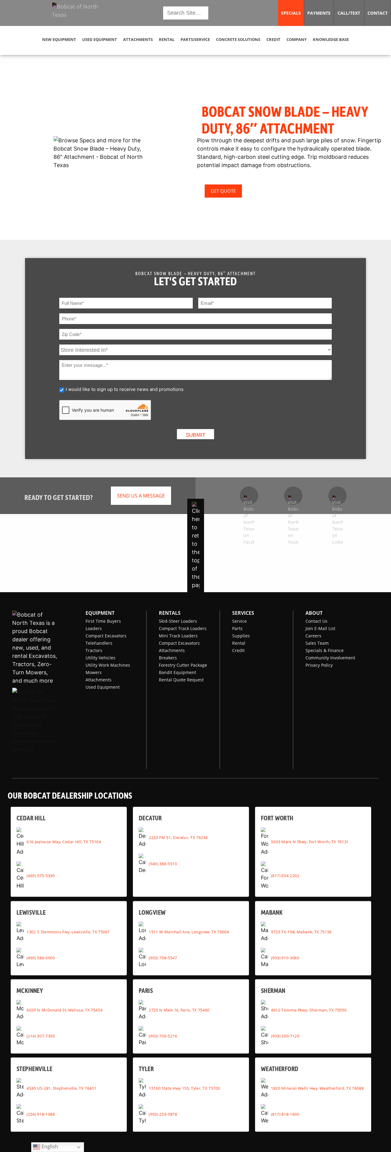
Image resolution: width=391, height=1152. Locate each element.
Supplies (241, 636)
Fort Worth (277, 818)
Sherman (273, 990)
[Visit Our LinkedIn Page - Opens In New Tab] (337, 496)
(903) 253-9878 (163, 1114)
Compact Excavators (106, 636)
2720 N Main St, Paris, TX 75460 (179, 1010)
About (314, 613)
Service (239, 621)
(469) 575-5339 (41, 875)
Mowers (94, 672)
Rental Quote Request (181, 680)
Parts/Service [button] (195, 39)
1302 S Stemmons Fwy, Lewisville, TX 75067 (68, 932)
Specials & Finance (324, 650)
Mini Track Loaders (178, 636)
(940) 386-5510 (163, 863)
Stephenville (34, 1068)
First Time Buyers (103, 621)
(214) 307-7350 (41, 1036)
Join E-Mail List (320, 628)
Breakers (168, 658)
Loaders (94, 628)
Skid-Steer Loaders (178, 621)
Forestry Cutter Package (183, 665)
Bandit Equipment (177, 672)
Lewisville (31, 912)
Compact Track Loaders (182, 628)
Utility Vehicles (100, 658)
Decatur (150, 818)
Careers (313, 636)
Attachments (98, 680)
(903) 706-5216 (163, 1036)
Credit (238, 650)
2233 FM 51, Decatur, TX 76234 (178, 837)
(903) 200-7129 (285, 1036)
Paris (146, 990)
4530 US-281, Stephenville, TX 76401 (61, 1088)
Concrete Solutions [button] (238, 39)
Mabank (272, 912)
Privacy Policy (319, 665)
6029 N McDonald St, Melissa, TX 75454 (64, 1010)
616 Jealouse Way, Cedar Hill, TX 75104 (64, 841)
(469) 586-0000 (41, 958)
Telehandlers (99, 643)
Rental (238, 643)
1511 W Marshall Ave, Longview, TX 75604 (189, 932)
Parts (237, 628)
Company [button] (297, 39)
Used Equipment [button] (99, 39)
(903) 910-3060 (285, 958)
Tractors (94, 650)
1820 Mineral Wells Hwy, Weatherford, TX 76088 (317, 1088)
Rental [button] (166, 39)
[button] (80, 13)
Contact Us (316, 621)
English (49, 1146)
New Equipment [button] (59, 39)
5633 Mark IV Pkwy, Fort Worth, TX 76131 (310, 841)
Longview (152, 912)
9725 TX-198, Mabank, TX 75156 (301, 932)
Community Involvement (330, 658)
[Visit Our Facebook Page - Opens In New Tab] (249, 496)
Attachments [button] (138, 39)
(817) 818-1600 (285, 1114)
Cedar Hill (31, 818)
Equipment (100, 613)
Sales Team (317, 643)
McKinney (29, 990)
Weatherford (279, 1068)
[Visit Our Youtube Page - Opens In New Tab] (293, 496)
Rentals (170, 613)
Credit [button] (273, 39)
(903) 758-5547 (163, 958)
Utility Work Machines (108, 665)
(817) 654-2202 (285, 875)
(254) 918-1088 (41, 1114)
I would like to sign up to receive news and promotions (125, 389)
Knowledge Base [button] (331, 39)
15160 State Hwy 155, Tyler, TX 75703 (184, 1088)
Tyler (146, 1068)
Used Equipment (103, 687)
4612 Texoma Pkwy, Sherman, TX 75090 (308, 1010)
